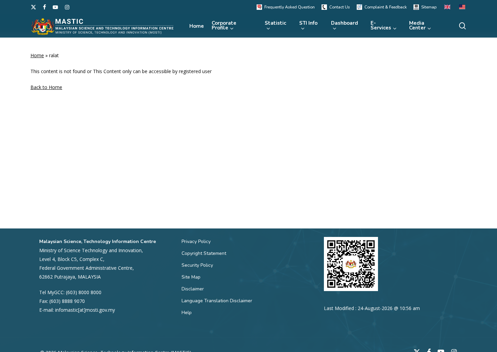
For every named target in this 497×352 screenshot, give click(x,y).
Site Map (191, 277)
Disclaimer (193, 289)
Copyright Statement (204, 253)
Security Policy (197, 265)
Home (37, 55)
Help (187, 312)
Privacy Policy (196, 241)
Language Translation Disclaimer (217, 301)
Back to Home (46, 87)
